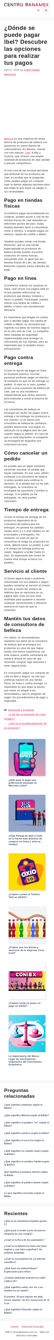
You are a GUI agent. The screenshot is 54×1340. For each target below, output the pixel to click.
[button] (38, 10)
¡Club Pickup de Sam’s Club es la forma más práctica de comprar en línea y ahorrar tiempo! (25, 840)
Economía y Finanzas (21, 710)
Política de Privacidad (32, 1326)
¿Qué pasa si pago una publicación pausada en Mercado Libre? (23, 783)
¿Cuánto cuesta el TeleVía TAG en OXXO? (24, 895)
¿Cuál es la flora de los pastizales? (24, 1240)
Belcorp (8, 138)
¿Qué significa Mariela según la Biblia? (26, 1115)
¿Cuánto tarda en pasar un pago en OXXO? (25, 1004)
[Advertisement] (27, 109)
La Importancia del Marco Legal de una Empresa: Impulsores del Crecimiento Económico (25, 1060)
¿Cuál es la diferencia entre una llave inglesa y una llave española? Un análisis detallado (25, 1249)
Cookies (15, 1326)
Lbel (27, 152)
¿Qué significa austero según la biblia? (26, 1133)
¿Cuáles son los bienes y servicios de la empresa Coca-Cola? (27, 950)
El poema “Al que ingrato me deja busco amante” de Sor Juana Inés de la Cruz (26, 1300)
